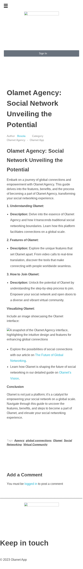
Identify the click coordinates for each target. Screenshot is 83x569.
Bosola (21, 135)
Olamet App (37, 140)
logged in (31, 483)
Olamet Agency (16, 140)
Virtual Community (35, 444)
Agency (19, 440)
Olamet (57, 440)
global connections (39, 440)
